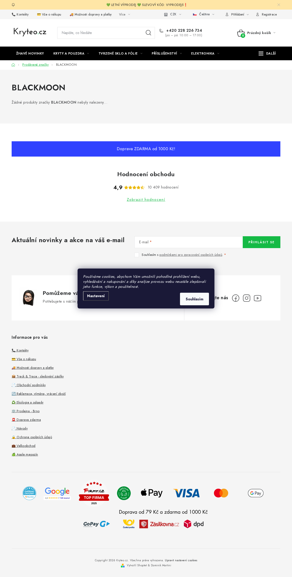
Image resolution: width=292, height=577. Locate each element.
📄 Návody (20, 428)
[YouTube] (257, 298)
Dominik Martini (161, 565)
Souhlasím (194, 299)
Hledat (148, 33)
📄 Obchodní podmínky (29, 385)
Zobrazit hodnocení (146, 199)
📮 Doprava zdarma (26, 419)
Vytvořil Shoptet (137, 565)
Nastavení (96, 296)
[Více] (267, 53)
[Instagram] (246, 298)
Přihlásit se (261, 242)
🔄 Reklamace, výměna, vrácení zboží (39, 393)
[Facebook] (235, 298)
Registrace (269, 14)
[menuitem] (30, 53)
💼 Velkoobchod (24, 445)
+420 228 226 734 (183, 30)
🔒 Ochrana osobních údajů (32, 437)
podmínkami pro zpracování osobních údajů (190, 254)
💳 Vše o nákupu (49, 14)
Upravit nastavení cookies (181, 560)
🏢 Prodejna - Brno (26, 411)
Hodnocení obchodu (146, 174)
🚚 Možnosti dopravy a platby (91, 14)
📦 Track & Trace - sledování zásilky (38, 376)
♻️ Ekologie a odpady (28, 402)
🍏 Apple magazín (25, 454)
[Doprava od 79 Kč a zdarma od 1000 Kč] (163, 523)
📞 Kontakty (20, 14)
